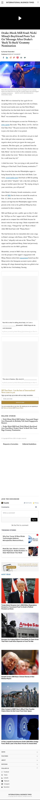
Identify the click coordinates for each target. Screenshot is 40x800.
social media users (12, 177)
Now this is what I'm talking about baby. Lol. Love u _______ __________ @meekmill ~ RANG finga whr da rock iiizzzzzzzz (19, 325)
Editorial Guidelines (29, 444)
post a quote (5, 124)
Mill (9, 195)
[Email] (21, 57)
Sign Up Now (11, 567)
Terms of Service (8, 408)
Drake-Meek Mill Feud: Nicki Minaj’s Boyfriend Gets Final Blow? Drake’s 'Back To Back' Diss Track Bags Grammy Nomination (19, 428)
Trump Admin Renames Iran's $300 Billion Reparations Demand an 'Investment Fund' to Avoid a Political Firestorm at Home (19, 607)
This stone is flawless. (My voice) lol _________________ (20, 379)
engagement (24, 258)
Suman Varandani (8, 51)
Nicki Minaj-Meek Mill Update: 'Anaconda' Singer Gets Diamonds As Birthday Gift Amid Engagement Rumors (19, 421)
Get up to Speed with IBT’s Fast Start (28, 564)
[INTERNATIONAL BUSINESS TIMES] (20, 2)
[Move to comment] (25, 57)
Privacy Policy (19, 408)
